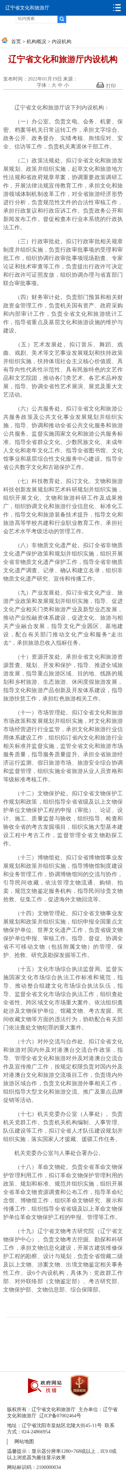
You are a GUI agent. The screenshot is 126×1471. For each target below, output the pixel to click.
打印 (111, 86)
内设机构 (61, 41)
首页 (16, 41)
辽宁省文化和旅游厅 (27, 7)
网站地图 (24, 1441)
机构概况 (36, 41)
